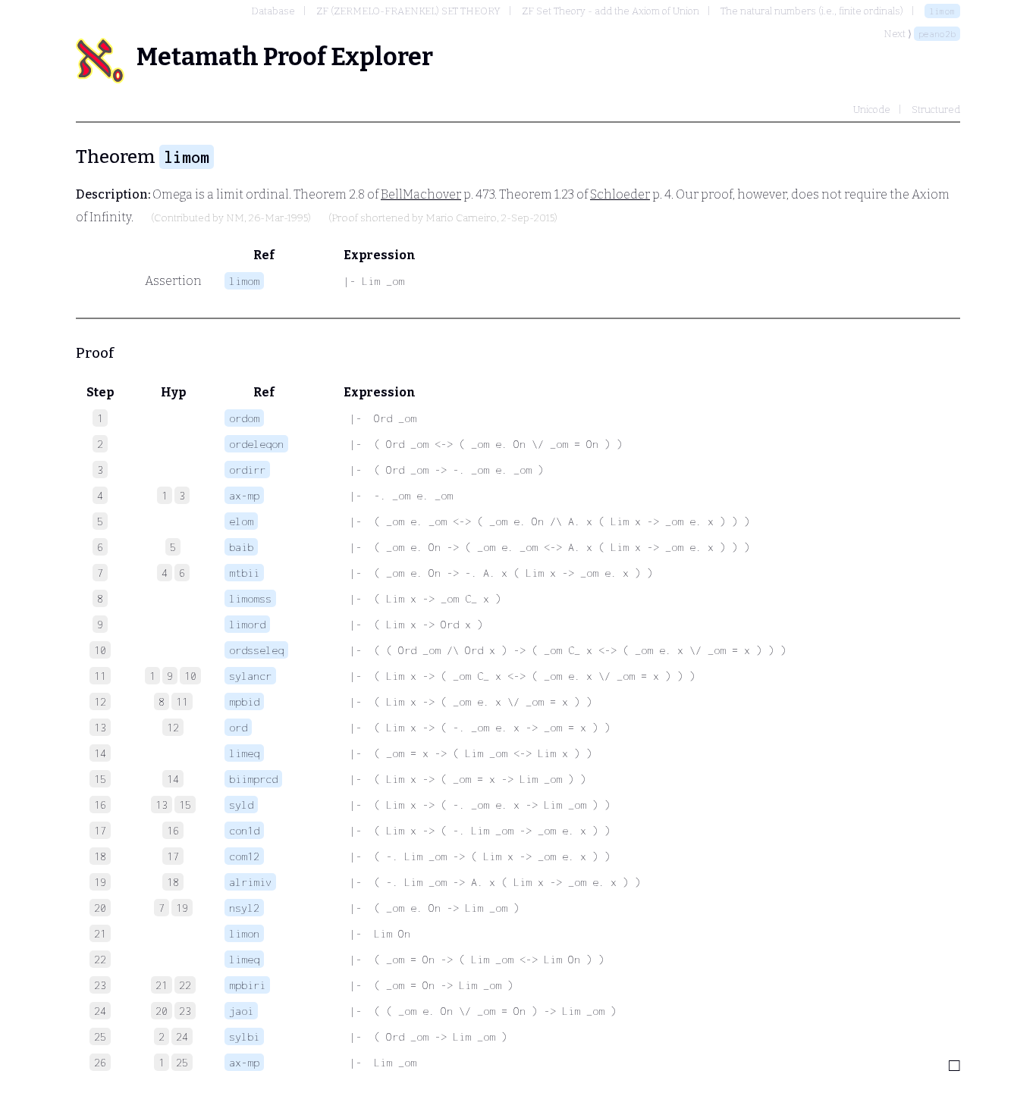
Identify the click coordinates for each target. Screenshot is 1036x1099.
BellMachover (421, 194)
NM (235, 218)
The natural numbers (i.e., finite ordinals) (811, 11)
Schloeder (620, 194)
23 (185, 1010)
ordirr (247, 469)
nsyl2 (244, 907)
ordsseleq (256, 649)
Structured (936, 109)
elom (241, 521)
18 (173, 881)
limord (247, 624)
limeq (244, 753)
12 (173, 727)
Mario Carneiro (461, 218)
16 (173, 830)
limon (244, 933)
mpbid (244, 701)
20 (161, 1010)
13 (161, 804)
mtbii (244, 572)
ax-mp (244, 495)
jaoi (241, 1010)
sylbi (244, 1036)
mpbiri (247, 984)
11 (182, 701)
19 (182, 907)
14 (173, 778)
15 (185, 804)
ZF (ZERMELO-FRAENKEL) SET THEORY (408, 11)
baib (241, 546)
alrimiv (250, 881)
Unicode (871, 109)
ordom (244, 418)
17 (173, 856)
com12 (244, 856)
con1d (244, 830)
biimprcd (253, 778)
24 (182, 1036)
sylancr (250, 675)
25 (182, 1062)
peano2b (937, 34)
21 (161, 984)
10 (190, 675)
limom (942, 11)
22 (185, 984)
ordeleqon (256, 443)
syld (241, 804)
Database (273, 11)
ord (238, 727)
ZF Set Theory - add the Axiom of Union (610, 11)
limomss (250, 598)
